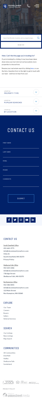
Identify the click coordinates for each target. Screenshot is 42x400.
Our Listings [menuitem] (8, 333)
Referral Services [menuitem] (10, 319)
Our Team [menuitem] (7, 307)
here (32, 68)
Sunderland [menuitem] (8, 364)
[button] (38, 38)
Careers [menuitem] (6, 310)
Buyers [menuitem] (6, 313)
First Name (7, 143)
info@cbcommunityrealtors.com (16, 251)
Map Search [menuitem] (8, 339)
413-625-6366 (9, 268)
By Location (10, 112)
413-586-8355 (9, 285)
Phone (5, 170)
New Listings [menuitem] (8, 336)
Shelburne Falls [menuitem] (9, 361)
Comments (7, 179)
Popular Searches (13, 102)
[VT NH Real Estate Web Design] (16, 395)
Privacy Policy (9, 259)
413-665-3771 (9, 248)
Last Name (7, 152)
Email (5, 161)
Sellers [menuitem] (6, 316)
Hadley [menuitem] (6, 358)
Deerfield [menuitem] (7, 356)
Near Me (21, 45)
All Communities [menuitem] (9, 353)
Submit (21, 198)
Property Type (11, 93)
